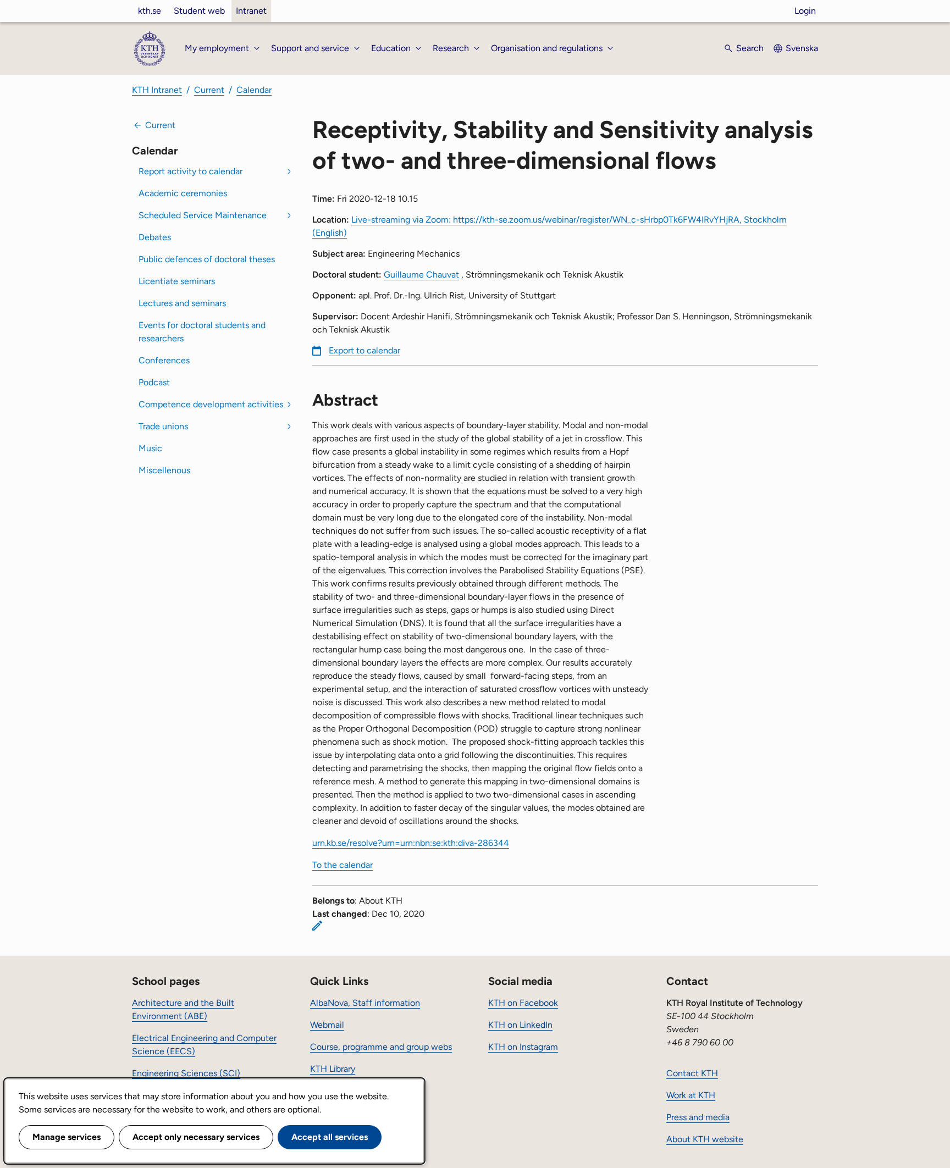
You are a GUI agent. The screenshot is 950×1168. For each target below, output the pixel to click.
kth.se (149, 10)
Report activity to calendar (190, 171)
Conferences (164, 360)
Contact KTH (692, 1073)
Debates (155, 237)
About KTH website (704, 1139)
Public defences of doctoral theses (207, 259)
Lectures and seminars (182, 303)
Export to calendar (364, 350)
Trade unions (163, 426)
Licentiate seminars (177, 281)
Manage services (66, 1137)
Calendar (254, 90)
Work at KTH (690, 1095)
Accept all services (329, 1137)
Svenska (802, 48)
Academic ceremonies (183, 193)
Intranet (251, 10)
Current (209, 90)
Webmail (327, 1025)
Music (150, 448)
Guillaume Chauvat (421, 274)
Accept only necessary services (195, 1137)
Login (805, 10)
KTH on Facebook (523, 1003)
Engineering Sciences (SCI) (186, 1073)
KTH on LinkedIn (520, 1025)
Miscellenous (164, 470)
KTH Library (332, 1069)
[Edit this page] (317, 926)
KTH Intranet (157, 90)
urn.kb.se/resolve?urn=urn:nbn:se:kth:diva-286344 (410, 843)
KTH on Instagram (523, 1047)
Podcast (154, 382)
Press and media (698, 1117)
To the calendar (342, 865)
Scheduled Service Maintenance (203, 215)
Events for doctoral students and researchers (202, 332)
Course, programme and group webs (381, 1047)
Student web (199, 10)
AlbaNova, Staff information (365, 1003)
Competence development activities (211, 404)
